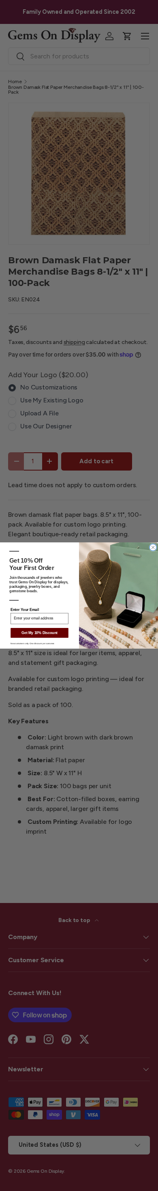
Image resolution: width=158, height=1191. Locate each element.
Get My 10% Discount (39, 633)
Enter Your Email (25, 610)
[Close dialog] (152, 547)
